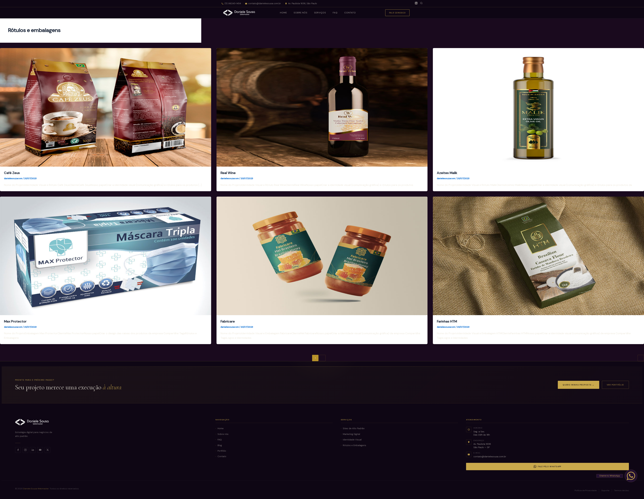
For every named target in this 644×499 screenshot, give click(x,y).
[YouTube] (40, 450)
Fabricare (228, 321)
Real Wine (228, 173)
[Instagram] (25, 450)
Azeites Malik (447, 173)
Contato (350, 12)
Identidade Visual (352, 439)
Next (641, 358)
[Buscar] (421, 3)
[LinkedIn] (416, 3)
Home (283, 12)
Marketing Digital (351, 434)
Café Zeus (12, 173)
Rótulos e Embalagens (354, 445)
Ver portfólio (615, 385)
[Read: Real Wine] (322, 107)
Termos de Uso (621, 490)
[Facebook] (18, 450)
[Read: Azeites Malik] (538, 107)
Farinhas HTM (447, 321)
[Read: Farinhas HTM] (538, 255)
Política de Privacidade (586, 490)
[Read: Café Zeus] (105, 107)
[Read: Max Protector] (105, 255)
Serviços (320, 12)
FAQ (335, 12)
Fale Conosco (397, 13)
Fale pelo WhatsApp (549, 466)
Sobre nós (300, 12)
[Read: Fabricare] (322, 255)
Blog (220, 445)
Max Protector (15, 321)
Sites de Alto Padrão (354, 428)
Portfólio (222, 450)
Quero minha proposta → (578, 385)
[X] (47, 450)
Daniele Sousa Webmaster (36, 488)
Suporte (605, 490)
